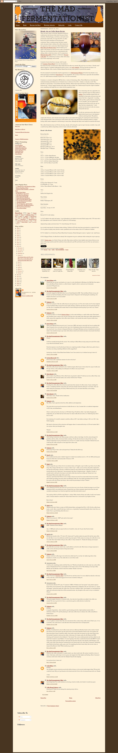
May (19, 265)
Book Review (33, 216)
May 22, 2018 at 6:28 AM (51, 662)
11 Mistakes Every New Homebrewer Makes (25, 186)
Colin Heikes (50, 666)
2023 (18, 232)
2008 (18, 283)
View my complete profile (27, 295)
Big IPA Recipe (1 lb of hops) (22, 193)
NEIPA (26, 216)
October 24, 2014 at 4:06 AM (52, 451)
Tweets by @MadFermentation (21, 139)
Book (24, 25)
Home (18, 25)
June (19, 264)
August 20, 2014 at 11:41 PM (52, 309)
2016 (18, 242)
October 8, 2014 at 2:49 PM (51, 397)
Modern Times (30, 215)
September (20, 253)
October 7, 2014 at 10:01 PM (52, 390)
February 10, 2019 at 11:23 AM (52, 676)
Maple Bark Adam (19, 152)
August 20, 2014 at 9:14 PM (52, 298)
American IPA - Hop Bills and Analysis (25, 205)
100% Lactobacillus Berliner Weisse (24, 199)
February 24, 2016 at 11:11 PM (52, 520)
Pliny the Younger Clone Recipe (24, 206)
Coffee (53, 249)
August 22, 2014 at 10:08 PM (52, 354)
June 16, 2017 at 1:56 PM (51, 570)
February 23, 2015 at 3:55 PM (52, 482)
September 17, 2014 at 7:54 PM (52, 370)
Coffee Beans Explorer (52, 687)
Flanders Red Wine (19, 151)
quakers (81, 94)
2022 (18, 233)
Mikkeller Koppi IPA (46, 55)
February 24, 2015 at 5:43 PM (52, 502)
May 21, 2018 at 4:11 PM (51, 648)
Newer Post (43, 698)
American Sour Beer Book (23, 220)
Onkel (48, 464)
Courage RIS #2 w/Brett (20, 146)
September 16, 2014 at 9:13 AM (52, 361)
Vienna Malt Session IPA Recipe (23, 198)
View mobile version (70, 701)
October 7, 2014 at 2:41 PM (51, 379)
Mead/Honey (23, 219)
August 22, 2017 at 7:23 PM (52, 603)
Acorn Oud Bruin (19, 145)
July (19, 262)
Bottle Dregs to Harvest (20, 129)
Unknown (49, 302)
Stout (22, 215)
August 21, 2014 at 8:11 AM (52, 332)
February (20, 271)
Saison (20, 216)
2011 (18, 278)
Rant (31, 220)
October (20, 251)
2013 (18, 274)
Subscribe (61, 25)
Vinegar (17, 223)
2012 (18, 276)
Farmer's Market (25, 222)
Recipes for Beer (35, 25)
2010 (18, 280)
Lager (19, 217)
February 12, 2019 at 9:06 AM (52, 684)
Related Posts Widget (96, 275)
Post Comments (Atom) (53, 706)
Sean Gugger (59, 74)
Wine (16, 219)
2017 (18, 241)
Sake (30, 222)
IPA (16, 216)
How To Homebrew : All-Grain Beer (24, 203)
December (20, 248)
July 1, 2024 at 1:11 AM (51, 691)
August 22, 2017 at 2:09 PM (52, 594)
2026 (18, 228)
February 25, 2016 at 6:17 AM (52, 530)
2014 (18, 246)
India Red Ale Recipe (21, 202)
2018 (18, 239)
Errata (16, 135)
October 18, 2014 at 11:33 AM (52, 431)
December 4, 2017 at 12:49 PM (52, 615)
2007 (18, 285)
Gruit (35, 220)
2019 (18, 237)
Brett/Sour (18, 213)
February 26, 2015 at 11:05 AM (52, 512)
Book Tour (17, 126)
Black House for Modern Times (48, 47)
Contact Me (78, 25)
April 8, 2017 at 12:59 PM (51, 559)
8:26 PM (61, 248)
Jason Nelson (50, 280)
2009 (18, 281)
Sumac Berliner (18, 154)
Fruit (28, 213)
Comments (22, 720)
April (19, 267)
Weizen (18, 222)
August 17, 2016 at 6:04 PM (52, 550)
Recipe (66, 249)
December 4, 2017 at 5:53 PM (52, 624)
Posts (21, 717)
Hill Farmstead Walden (77, 73)
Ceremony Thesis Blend (49, 64)
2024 (18, 230)
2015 (18, 244)
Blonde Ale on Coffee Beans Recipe (25, 258)
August (19, 255)
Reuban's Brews (66, 314)
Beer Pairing (34, 222)
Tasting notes (48, 240)
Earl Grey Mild (59, 575)
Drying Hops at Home (21, 208)
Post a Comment (45, 694)
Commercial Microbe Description (22, 132)
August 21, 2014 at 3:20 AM (52, 320)
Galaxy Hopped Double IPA (22, 196)
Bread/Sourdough (32, 219)
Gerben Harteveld (51, 358)
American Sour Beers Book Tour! (25, 260)
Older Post (97, 698)
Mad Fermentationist (60, 249)
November (20, 250)
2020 (18, 235)
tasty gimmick (75, 67)
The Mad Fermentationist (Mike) (55, 291)
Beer (50, 249)
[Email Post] (64, 248)
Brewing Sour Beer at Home (22, 188)
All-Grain (45, 249)
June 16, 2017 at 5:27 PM (51, 579)
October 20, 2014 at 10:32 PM (52, 444)
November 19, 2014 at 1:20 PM (52, 460)
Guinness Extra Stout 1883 (21, 148)
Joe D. (48, 534)
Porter (32, 217)
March (19, 269)
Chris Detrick (50, 374)
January (20, 272)
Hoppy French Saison (21, 192)
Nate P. (48, 455)
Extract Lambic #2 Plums (20, 149)
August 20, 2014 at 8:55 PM (52, 287)
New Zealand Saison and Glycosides (25, 257)
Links (70, 25)
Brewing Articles (49, 25)
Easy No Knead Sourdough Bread (24, 200)
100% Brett (25, 217)
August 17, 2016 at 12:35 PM (52, 541)
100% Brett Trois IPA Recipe (22, 195)
